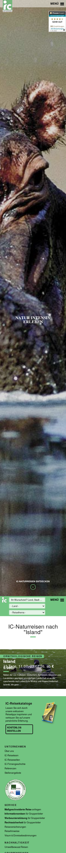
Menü (54, 3)
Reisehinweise (12, 831)
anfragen (23, 809)
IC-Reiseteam (11, 755)
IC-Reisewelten (12, 759)
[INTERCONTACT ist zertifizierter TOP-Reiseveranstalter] (16, 800)
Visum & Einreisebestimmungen (20, 835)
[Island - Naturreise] (33, 669)
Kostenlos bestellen (14, 729)
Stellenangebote (13, 772)
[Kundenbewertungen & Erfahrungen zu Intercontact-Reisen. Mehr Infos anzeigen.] (57, 21)
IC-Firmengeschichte (15, 764)
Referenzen (10, 768)
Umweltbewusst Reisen (16, 847)
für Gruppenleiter (24, 813)
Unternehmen (15, 746)
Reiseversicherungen (15, 826)
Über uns (9, 751)
